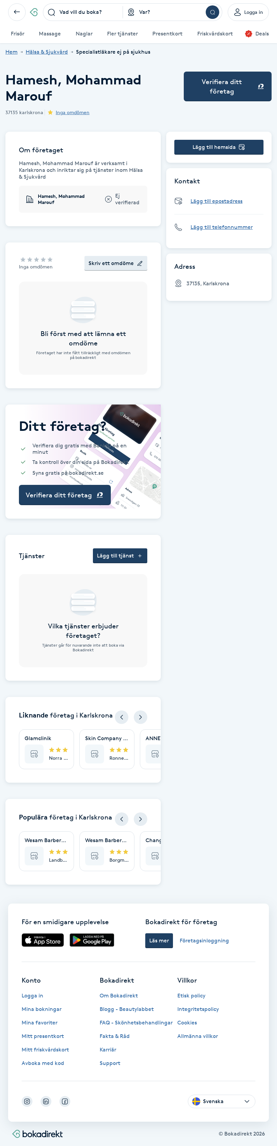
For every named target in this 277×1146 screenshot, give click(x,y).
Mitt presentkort (43, 1036)
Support (110, 1063)
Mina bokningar (41, 1009)
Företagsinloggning (204, 940)
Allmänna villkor (197, 1036)
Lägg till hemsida (214, 147)
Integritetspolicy (198, 1009)
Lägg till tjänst (115, 555)
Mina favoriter (39, 1022)
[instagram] (27, 1101)
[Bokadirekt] (33, 12)
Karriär (108, 1049)
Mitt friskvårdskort (45, 1049)
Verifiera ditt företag (222, 86)
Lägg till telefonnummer (222, 227)
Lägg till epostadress (217, 201)
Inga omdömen (73, 112)
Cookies (187, 1022)
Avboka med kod (43, 1063)
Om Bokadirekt (119, 995)
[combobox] (83, 12)
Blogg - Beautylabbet (127, 1009)
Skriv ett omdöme (111, 263)
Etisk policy (191, 995)
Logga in (32, 995)
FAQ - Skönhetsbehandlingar (136, 1022)
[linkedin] (46, 1101)
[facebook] (64, 1101)
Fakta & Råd (115, 1036)
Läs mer (159, 940)
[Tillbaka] (17, 12)
